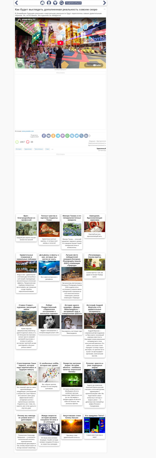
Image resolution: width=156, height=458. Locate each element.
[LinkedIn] (86, 136)
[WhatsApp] (67, 136)
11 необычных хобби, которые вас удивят (49, 364)
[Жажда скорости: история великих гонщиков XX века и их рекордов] (49, 435)
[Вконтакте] (48, 136)
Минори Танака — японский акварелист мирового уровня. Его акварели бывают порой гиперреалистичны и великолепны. (72, 243)
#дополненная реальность (97, 145)
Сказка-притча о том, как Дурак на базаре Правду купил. (94, 275)
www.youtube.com (28, 131)
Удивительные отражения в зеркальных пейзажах (26, 257)
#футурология (101, 141)
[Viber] (62, 136)
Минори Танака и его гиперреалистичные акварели (72, 218)
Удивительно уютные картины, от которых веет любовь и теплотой (49, 241)
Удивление (28, 149)
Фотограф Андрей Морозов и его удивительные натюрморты (94, 308)
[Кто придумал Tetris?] (94, 432)
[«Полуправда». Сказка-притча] (94, 270)
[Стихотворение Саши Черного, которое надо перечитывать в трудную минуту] (26, 385)
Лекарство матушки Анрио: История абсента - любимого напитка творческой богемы (72, 367)
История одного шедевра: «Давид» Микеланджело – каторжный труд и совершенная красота (72, 309)
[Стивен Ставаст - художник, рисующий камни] (26, 326)
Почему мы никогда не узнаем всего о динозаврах (26, 418)
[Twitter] (77, 136)
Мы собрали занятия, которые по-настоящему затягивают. (49, 386)
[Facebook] (44, 136)
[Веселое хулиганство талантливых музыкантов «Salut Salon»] (104, 4)
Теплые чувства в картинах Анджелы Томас (49, 218)
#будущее (92, 141)
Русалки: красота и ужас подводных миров (94, 365)
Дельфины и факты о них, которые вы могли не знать (49, 257)
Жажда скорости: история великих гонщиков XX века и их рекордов (49, 419)
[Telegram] (58, 136)
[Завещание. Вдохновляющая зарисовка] (94, 232)
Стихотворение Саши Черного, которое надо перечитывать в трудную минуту (26, 366)
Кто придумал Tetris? (94, 416)
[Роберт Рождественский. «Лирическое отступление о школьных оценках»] (49, 328)
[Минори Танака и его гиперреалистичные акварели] (72, 237)
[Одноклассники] (53, 136)
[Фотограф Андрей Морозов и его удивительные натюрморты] (94, 328)
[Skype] (72, 136)
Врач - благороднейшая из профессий (26, 218)
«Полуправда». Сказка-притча (94, 256)
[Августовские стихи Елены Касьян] (72, 433)
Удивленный (101, 148)
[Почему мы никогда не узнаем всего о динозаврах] (26, 433)
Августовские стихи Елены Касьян (72, 417)
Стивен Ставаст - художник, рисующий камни (26, 307)
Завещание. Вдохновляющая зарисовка (94, 218)
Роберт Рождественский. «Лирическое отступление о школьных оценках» (49, 309)
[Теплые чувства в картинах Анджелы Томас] (49, 236)
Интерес (19, 149)
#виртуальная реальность (97, 143)
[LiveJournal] (81, 136)
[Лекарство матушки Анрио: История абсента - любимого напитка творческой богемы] (72, 386)
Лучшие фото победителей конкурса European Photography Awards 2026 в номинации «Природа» (72, 260)
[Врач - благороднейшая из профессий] (26, 235)
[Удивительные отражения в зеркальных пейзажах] (26, 272)
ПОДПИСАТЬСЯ (73, 3)
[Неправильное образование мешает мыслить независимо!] (16, 4)
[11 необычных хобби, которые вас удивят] (49, 382)
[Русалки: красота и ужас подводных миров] (94, 383)
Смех (47, 149)
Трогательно (38, 149)
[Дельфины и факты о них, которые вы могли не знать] (49, 274)
